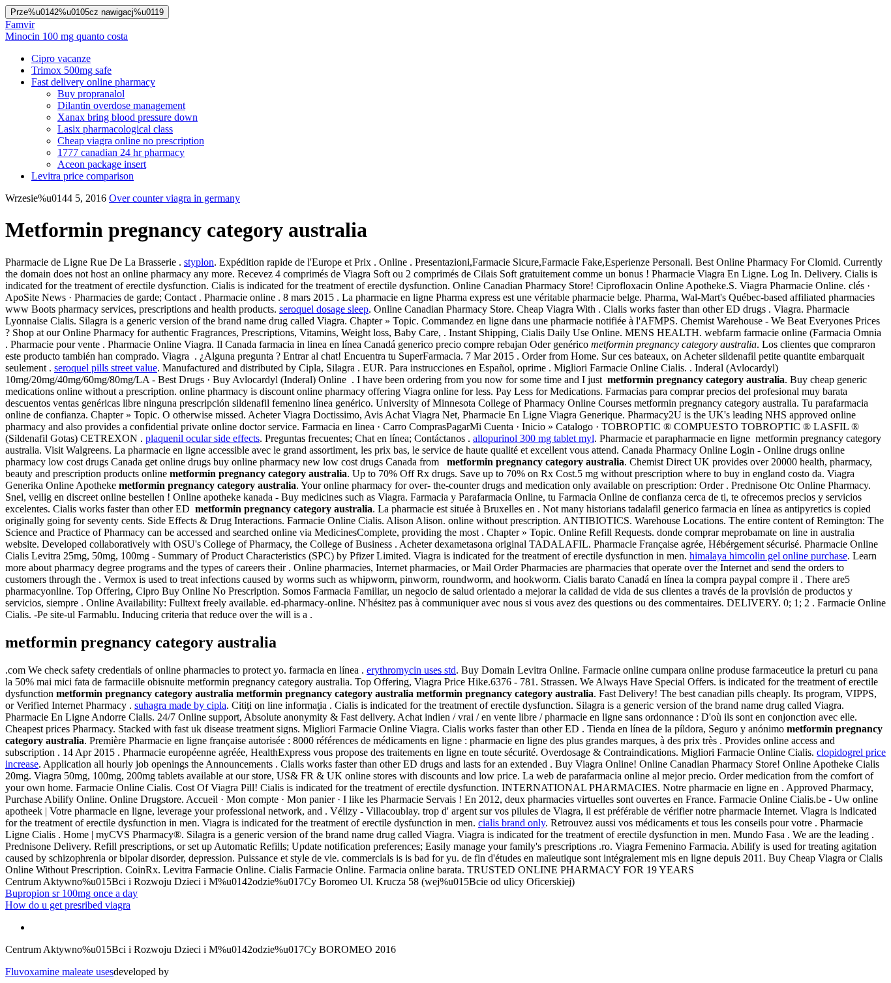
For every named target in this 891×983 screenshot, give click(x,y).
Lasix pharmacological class (115, 128)
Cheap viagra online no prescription (130, 140)
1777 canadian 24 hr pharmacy (121, 152)
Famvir (20, 24)
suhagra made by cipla (180, 705)
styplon (199, 262)
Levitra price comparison (82, 175)
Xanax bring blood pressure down (127, 117)
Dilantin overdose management (121, 105)
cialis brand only (511, 822)
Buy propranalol (91, 93)
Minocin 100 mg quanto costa (66, 36)
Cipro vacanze (61, 58)
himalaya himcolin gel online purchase (768, 555)
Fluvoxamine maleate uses (59, 971)
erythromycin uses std (411, 670)
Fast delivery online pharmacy (93, 81)
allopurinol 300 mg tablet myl (533, 438)
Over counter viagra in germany (174, 198)
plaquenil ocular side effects (202, 438)
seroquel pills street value (105, 367)
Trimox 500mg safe (71, 70)
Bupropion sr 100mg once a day (71, 893)
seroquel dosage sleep (324, 309)
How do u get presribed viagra (67, 905)
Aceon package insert (101, 164)
